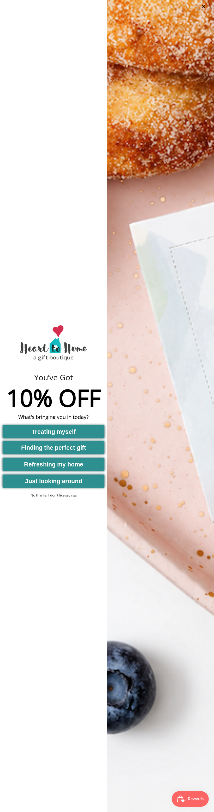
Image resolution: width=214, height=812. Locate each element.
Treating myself (54, 431)
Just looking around (53, 481)
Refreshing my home (53, 464)
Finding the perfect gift (53, 447)
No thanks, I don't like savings (54, 495)
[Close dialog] (203, 6)
